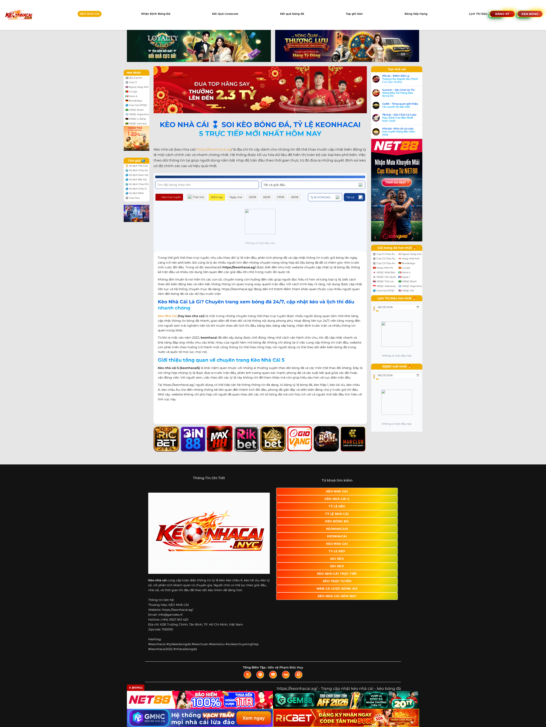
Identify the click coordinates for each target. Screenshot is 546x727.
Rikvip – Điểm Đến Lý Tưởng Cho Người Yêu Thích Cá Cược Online (400, 79)
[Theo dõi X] (247, 675)
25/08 (252, 197)
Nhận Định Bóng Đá (155, 13)
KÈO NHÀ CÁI (89, 13)
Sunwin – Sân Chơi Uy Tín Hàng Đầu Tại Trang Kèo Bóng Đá (398, 93)
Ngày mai (236, 197)
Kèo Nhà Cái (167, 316)
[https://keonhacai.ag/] (18, 15)
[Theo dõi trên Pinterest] (260, 675)
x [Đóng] (135, 687)
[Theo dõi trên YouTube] (273, 675)
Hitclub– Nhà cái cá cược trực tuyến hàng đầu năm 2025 (398, 131)
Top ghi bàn (354, 13)
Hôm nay (217, 197)
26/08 (266, 197)
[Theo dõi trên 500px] (286, 675)
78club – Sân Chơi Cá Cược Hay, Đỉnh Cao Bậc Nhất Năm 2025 (399, 117)
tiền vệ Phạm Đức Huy (285, 667)
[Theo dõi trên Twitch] (298, 675)
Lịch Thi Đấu (478, 13)
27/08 (280, 197)
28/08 (294, 197)
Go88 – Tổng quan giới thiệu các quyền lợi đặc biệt (400, 105)
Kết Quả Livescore (225, 13)
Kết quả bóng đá (292, 13)
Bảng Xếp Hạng (416, 13)
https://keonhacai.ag (213, 149)
